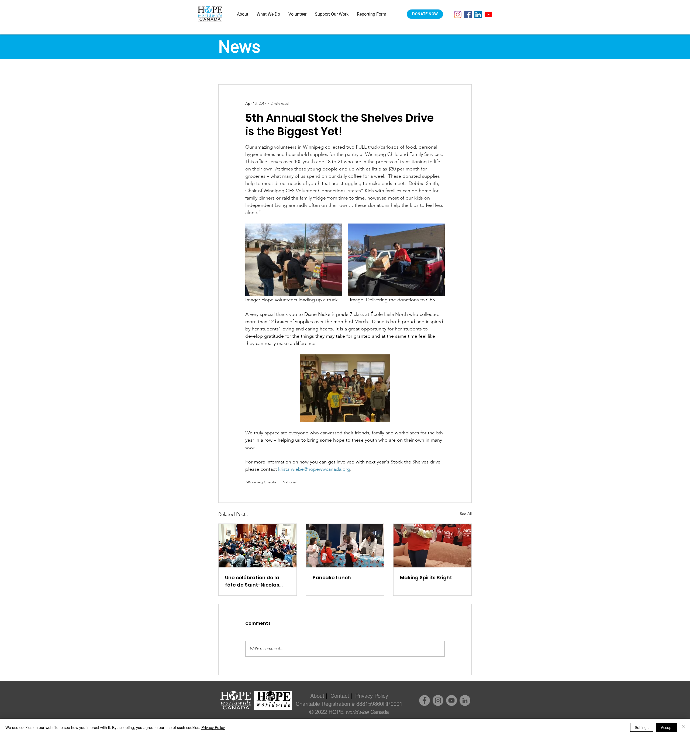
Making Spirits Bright (426, 577)
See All (466, 513)
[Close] (683, 727)
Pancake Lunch (332, 577)
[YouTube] (488, 14)
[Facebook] (468, 14)
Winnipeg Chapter (262, 482)
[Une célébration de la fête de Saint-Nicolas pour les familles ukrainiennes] (257, 545)
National (289, 482)
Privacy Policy (371, 696)
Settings (641, 727)
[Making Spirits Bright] (432, 545)
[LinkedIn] (478, 14)
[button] (242, 14)
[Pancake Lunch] (345, 545)
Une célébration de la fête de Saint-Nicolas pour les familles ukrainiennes (252, 581)
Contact (339, 696)
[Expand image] (293, 260)
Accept (666, 727)
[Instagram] (457, 14)
